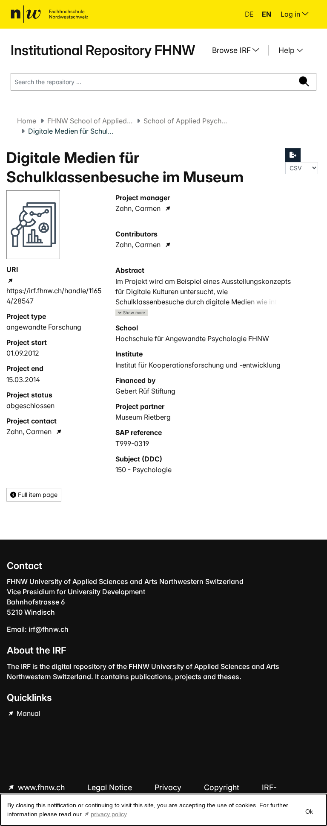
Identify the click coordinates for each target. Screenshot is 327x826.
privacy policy (108, 814)
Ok (309, 811)
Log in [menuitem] (291, 14)
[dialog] (163, 810)
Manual (27, 713)
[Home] (49, 14)
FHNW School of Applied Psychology (89, 121)
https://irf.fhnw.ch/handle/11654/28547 (53, 295)
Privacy (169, 787)
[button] (131, 312)
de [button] (250, 14)
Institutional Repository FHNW (103, 50)
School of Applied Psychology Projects (186, 121)
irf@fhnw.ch (49, 629)
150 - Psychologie (143, 469)
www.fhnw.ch (41, 787)
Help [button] (287, 50)
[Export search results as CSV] (293, 155)
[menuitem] (239, 50)
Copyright (222, 787)
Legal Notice (110, 787)
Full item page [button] (36, 494)
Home (26, 121)
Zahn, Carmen (29, 431)
